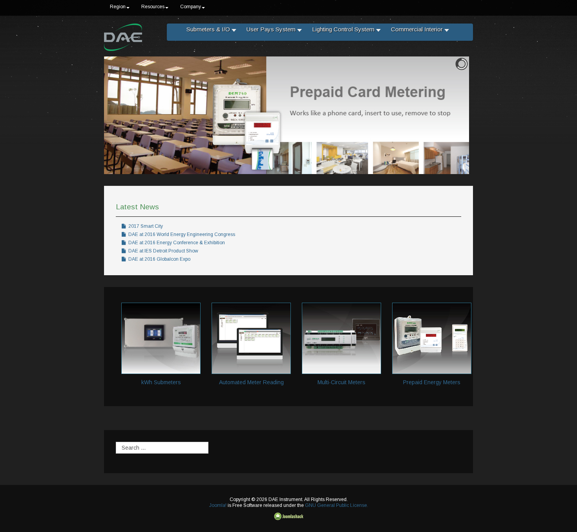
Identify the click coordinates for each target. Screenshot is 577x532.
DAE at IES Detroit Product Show (162, 251)
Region (118, 6)
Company (190, 6)
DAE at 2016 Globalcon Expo (158, 259)
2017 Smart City (145, 226)
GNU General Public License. (336, 505)
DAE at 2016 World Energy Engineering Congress (181, 234)
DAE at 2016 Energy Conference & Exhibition (176, 242)
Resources (152, 6)
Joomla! (217, 505)
